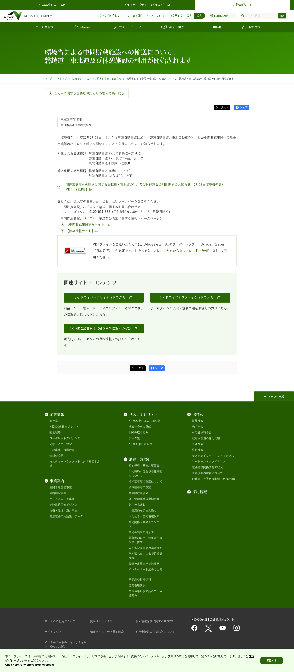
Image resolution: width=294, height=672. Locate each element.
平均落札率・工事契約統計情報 (145, 555)
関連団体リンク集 (101, 621)
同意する (271, 660)
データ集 (134, 438)
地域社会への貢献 (140, 426)
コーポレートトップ (56, 78)
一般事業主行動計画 (62, 449)
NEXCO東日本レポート (143, 444)
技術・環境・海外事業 (63, 510)
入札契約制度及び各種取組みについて (145, 473)
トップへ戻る (276, 396)
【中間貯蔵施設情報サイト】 (86, 224)
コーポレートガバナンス (64, 438)
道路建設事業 (57, 493)
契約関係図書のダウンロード (145, 524)
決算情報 (197, 420)
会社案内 (55, 420)
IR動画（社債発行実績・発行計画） (214, 478)
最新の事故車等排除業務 (144, 563)
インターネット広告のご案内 (145, 571)
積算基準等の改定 (140, 487)
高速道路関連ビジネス (63, 504)
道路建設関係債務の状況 (207, 467)
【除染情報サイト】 (80, 231)
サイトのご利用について (60, 621)
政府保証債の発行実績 (206, 438)
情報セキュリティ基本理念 (107, 631)
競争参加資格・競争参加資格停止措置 (145, 540)
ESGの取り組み (138, 432)
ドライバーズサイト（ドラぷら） (145, 4)
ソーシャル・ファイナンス (209, 461)
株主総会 (197, 426)
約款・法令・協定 (60, 444)
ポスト (224, 107)
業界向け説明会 (138, 493)
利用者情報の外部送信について (155, 631)
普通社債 (197, 444)
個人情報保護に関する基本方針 (155, 621)
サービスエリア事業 (62, 498)
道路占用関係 (137, 585)
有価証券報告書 (202, 432)
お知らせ (77, 78)
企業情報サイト (242, 4)
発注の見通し (137, 504)
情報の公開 (56, 455)
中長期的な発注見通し (143, 510)
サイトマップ (53, 631)
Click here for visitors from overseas (30, 664)
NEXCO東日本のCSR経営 (145, 420)
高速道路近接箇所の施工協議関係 (145, 593)
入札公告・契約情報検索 (144, 516)
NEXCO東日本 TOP (51, 4)
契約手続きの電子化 (141, 532)
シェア (243, 107)
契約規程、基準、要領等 (144, 465)
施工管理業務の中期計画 (144, 498)
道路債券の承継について (207, 473)
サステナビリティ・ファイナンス (213, 455)
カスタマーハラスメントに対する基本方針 (74, 463)
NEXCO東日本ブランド (64, 426)
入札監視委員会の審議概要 (145, 548)
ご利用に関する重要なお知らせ (104, 78)
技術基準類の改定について (145, 481)
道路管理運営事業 (60, 487)
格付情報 (197, 449)
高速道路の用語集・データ (66, 516)
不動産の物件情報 (140, 579)
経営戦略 (55, 432)
